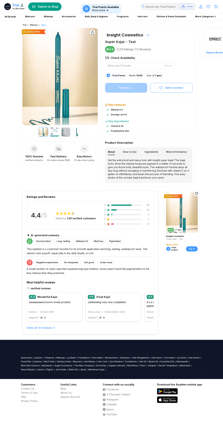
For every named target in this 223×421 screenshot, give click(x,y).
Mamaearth (182, 361)
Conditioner (131, 361)
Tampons (49, 357)
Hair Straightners (140, 357)
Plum (142, 365)
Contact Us (27, 388)
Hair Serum (194, 357)
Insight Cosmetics (125, 34)
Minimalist (185, 365)
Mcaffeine (132, 365)
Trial (24, 25)
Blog (63, 388)
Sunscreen (26, 357)
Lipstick (38, 357)
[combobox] (168, 6)
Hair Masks (89, 361)
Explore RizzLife (70, 397)
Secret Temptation (168, 365)
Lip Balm (71, 357)
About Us (66, 392)
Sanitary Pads (64, 361)
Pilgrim (49, 369)
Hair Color (103, 361)
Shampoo (125, 357)
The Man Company (84, 365)
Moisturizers (111, 357)
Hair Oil (143, 361)
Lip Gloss (181, 357)
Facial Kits (26, 361)
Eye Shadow (116, 361)
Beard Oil (153, 361)
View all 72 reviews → (41, 327)
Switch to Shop (48, 6)
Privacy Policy (29, 401)
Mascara (77, 361)
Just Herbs (61, 369)
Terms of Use (29, 392)
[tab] (111, 152)
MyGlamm (47, 365)
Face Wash (97, 357)
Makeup (34, 25)
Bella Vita (73, 369)
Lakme (40, 369)
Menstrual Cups (96, 369)
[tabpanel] (149, 169)
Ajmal (83, 369)
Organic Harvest (117, 365)
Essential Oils (167, 361)
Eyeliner (37, 361)
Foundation (84, 357)
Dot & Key (101, 365)
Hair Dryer (157, 357)
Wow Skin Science (30, 365)
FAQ (23, 397)
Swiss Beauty (28, 369)
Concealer (169, 357)
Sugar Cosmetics (63, 365)
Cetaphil (152, 365)
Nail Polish (49, 361)
